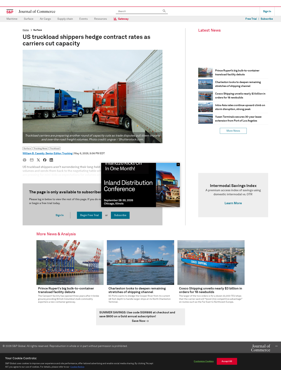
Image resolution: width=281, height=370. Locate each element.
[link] (233, 195)
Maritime (12, 18)
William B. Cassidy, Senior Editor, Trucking (48, 153)
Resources (100, 18)
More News (233, 130)
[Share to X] (38, 159)
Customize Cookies (204, 361)
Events (83, 18)
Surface (28, 18)
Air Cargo (45, 18)
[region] (140, 361)
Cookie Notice (77, 366)
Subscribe (267, 18)
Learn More (233, 203)
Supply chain (65, 18)
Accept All (227, 361)
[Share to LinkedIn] (52, 160)
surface (37, 30)
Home (26, 30)
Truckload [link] (54, 148)
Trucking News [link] (40, 148)
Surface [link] (27, 148)
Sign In (267, 11)
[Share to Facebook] (44, 160)
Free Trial (251, 18)
